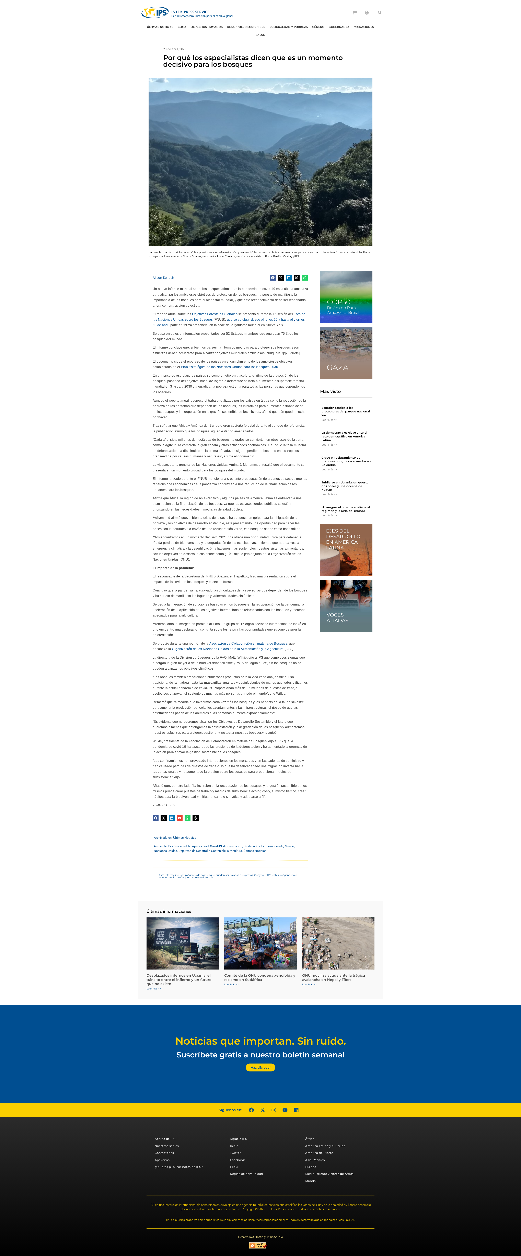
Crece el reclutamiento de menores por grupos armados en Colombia (346, 461)
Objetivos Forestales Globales (215, 314)
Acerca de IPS (165, 1139)
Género (318, 26)
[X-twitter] (262, 1110)
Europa (310, 1167)
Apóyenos (162, 1160)
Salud (261, 34)
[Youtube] (285, 1110)
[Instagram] (274, 1110)
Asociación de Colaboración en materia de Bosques (248, 643)
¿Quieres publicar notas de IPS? (179, 1167)
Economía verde (272, 846)
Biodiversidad (177, 846)
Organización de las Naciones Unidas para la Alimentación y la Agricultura (228, 649)
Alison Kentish (163, 277)
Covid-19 (216, 846)
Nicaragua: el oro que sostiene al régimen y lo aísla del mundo (346, 509)
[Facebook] (251, 1110)
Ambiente (160, 846)
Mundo (289, 846)
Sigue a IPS (238, 1139)
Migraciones (364, 26)
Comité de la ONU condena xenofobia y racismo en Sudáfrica (259, 977)
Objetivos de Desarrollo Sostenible (202, 851)
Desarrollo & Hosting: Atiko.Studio (260, 1237)
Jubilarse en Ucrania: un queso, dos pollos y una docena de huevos (345, 486)
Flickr (234, 1167)
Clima (182, 26)
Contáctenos (164, 1153)
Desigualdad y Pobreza (288, 26)
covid (205, 846)
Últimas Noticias (160, 26)
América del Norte (319, 1153)
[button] (380, 13)
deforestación (232, 846)
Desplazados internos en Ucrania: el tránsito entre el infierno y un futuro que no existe (179, 979)
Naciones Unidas (165, 851)
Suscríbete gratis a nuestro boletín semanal (260, 1054)
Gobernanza (339, 26)
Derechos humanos (207, 26)
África (309, 1139)
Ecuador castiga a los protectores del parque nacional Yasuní (346, 411)
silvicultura (234, 851)
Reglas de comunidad (246, 1174)
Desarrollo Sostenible (246, 26)
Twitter (235, 1153)
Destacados (252, 846)
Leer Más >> (329, 419)
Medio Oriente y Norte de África (329, 1174)
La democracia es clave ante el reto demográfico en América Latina (344, 436)
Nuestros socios (167, 1146)
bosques (194, 846)
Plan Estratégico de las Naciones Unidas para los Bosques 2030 (229, 367)
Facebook (237, 1160)
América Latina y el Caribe (325, 1146)
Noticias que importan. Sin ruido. (260, 1041)
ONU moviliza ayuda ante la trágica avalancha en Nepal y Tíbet (333, 977)
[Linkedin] (296, 1110)
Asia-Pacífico (315, 1160)
